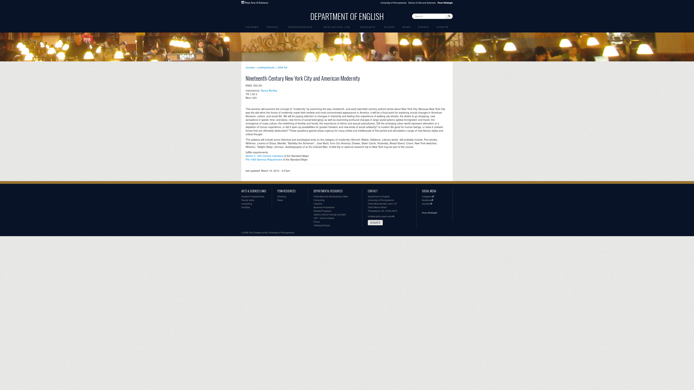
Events (423, 27)
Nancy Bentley (269, 90)
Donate (443, 27)
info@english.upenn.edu (380, 216)
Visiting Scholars (322, 225)
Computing (246, 203)
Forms (317, 221)
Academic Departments (252, 196)
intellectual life (337, 27)
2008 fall (282, 67)
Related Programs (322, 210)
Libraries (318, 203)
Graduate (367, 27)
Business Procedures (324, 207)
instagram (427, 196)
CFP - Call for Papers (324, 218)
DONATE (375, 222)
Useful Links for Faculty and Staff (330, 214)
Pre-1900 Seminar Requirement (264, 159)
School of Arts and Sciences (422, 2)
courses (250, 67)
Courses (252, 27)
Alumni (389, 27)
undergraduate (266, 67)
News (406, 27)
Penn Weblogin (429, 212)
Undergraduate (300, 27)
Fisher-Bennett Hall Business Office (331, 196)
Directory (281, 196)
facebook (426, 200)
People (272, 27)
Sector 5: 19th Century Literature (264, 156)
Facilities (245, 207)
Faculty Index (247, 200)
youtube (426, 203)
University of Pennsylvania (393, 2)
